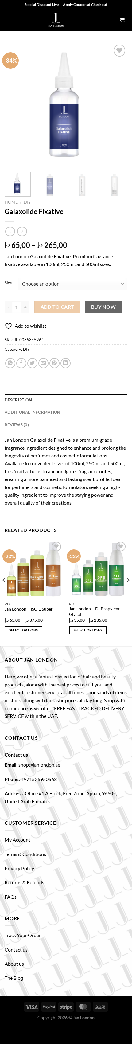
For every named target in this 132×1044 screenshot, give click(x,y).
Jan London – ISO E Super (29, 609)
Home (11, 202)
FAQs (11, 897)
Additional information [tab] (32, 412)
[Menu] (8, 19)
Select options (23, 630)
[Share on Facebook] (21, 363)
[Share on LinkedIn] (65, 363)
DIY (27, 202)
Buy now (103, 307)
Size (8, 283)
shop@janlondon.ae (39, 765)
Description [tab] (18, 399)
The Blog (14, 978)
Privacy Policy (19, 868)
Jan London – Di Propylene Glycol (94, 611)
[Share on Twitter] (32, 363)
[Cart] (122, 20)
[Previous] (14, 104)
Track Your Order (23, 935)
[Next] (117, 104)
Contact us (16, 949)
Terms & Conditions (25, 854)
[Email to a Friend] (43, 363)
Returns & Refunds (24, 882)
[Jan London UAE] (56, 20)
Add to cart (57, 307)
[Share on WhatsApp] (10, 363)
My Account (17, 840)
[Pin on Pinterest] (54, 363)
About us (14, 964)
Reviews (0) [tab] (17, 424)
